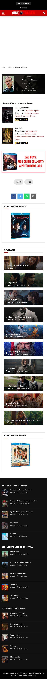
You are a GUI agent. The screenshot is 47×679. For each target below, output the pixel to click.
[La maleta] (23, 297)
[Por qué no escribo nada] (23, 263)
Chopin (11, 368)
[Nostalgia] (7, 136)
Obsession (14, 551)
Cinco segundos (15, 386)
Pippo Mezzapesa (32, 110)
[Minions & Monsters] (5, 576)
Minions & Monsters (18, 573)
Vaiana (13, 534)
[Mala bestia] (5, 659)
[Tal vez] (5, 648)
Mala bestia (15, 657)
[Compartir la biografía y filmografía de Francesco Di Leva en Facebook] (13, 196)
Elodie (27, 113)
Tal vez (13, 646)
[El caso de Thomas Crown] (23, 314)
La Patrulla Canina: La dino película (24, 501)
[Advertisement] (23, 40)
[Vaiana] (5, 536)
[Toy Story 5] (5, 598)
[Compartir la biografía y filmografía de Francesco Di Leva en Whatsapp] (27, 196)
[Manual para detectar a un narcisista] (23, 418)
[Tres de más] (5, 637)
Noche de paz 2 (15, 351)
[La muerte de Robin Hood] (5, 565)
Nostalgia (19, 128)
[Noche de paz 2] (23, 349)
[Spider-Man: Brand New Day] (5, 514)
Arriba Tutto (13, 403)
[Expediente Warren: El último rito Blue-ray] (20, 239)
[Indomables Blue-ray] (20, 468)
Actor (10, 67)
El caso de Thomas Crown (19, 317)
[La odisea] (5, 525)
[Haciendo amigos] (5, 627)
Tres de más (15, 635)
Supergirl (13, 584)
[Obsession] (5, 554)
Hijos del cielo (14, 334)
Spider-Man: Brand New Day (21, 512)
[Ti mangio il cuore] (7, 115)
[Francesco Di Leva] (8, 84)
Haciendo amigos (17, 624)
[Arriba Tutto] (23, 400)
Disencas (32, 675)
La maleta (12, 300)
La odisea (14, 523)
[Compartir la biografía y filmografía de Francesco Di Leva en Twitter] (20, 196)
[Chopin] (23, 366)
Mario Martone (31, 131)
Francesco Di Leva (28, 116)
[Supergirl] (5, 587)
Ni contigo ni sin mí (17, 613)
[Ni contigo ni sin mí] (5, 616)
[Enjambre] (23, 280)
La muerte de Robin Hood (20, 562)
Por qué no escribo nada (19, 265)
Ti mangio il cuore (22, 107)
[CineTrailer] (23, 13)
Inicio (3, 67)
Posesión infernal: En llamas (21, 490)
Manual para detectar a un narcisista (25, 420)
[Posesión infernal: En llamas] (5, 492)
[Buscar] (44, 13)
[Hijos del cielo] (23, 332)
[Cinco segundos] (23, 383)
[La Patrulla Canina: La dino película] (5, 503)
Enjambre (23, 7)
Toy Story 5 (14, 595)
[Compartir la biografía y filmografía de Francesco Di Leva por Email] (33, 196)
